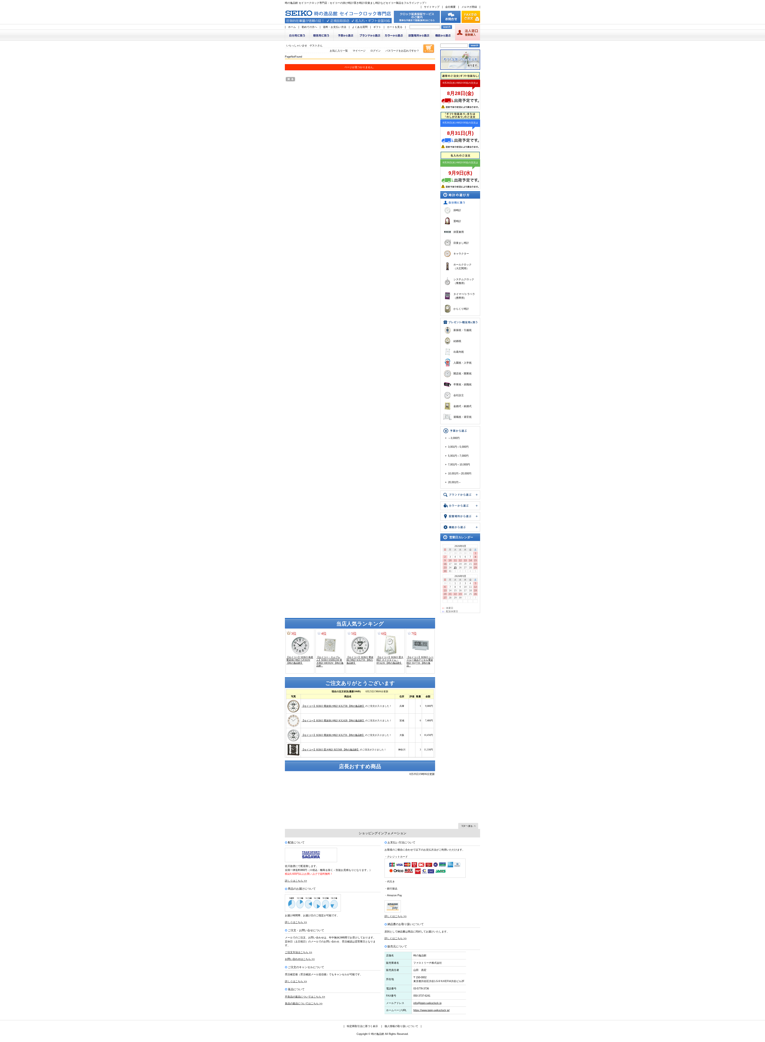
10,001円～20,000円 (459, 473)
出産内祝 (458, 351)
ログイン (375, 50)
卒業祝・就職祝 (462, 384)
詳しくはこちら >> (296, 880)
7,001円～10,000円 (459, 464)
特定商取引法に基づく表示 (362, 1026)
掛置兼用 (458, 231)
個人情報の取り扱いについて (401, 1026)
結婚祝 (457, 341)
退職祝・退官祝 (462, 416)
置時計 (457, 221)
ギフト (377, 26)
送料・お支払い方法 (334, 26)
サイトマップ (431, 6)
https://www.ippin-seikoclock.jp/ (431, 1010)
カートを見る (394, 26)
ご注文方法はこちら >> (298, 952)
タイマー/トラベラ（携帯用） (464, 296)
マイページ (359, 50)
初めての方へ (309, 26)
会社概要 (450, 6)
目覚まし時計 (461, 242)
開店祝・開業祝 (462, 373)
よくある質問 (360, 26)
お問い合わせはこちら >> (300, 959)
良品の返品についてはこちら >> (304, 1003)
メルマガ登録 (469, 6)
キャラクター (461, 253)
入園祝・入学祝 (462, 362)
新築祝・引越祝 (462, 330)
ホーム (292, 26)
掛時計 (457, 210)
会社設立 (458, 395)
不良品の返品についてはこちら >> (305, 996)
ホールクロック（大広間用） (462, 266)
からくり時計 (461, 308)
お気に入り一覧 (339, 50)
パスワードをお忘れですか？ (402, 50)
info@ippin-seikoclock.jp (427, 1003)
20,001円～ (454, 482)
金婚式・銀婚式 (462, 406)
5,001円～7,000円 (458, 455)
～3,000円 (454, 438)
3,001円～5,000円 (458, 446)
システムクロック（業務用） (463, 281)
